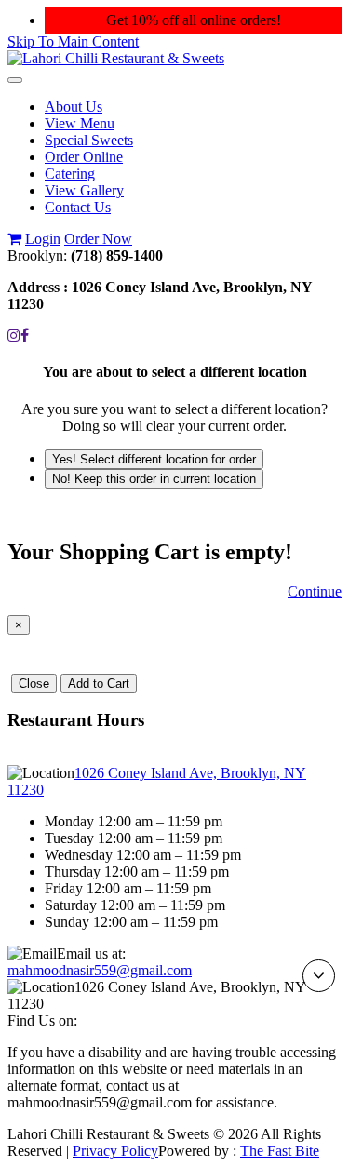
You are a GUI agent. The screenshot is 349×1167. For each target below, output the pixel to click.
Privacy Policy (115, 1151)
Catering (70, 173)
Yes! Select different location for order (154, 459)
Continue (315, 591)
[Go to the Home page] (115, 58)
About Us (73, 106)
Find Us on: (42, 1020)
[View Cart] (14, 239)
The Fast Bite (279, 1151)
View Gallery (84, 190)
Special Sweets (89, 140)
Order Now (98, 239)
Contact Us (78, 207)
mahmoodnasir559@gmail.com (99, 970)
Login (42, 239)
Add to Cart (98, 684)
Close (34, 684)
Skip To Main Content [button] (73, 41)
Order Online (84, 157)
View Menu (79, 123)
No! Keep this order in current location (154, 479)
